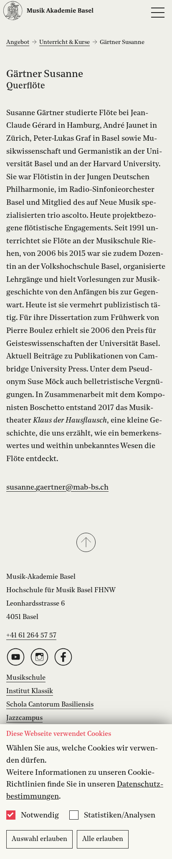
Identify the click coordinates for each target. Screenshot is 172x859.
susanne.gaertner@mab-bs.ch (57, 487)
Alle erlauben (102, 839)
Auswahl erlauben (39, 839)
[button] (86, 543)
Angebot (17, 42)
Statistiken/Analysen (119, 815)
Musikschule (26, 678)
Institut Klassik (29, 691)
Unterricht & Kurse (64, 42)
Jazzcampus (24, 718)
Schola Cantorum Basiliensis (50, 705)
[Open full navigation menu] (157, 12)
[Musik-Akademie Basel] (48, 13)
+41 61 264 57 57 (31, 635)
